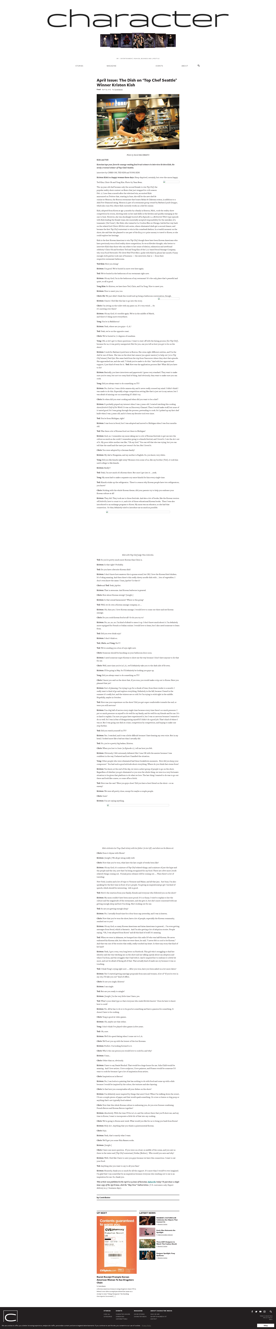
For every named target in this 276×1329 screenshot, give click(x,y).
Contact (154, 1319)
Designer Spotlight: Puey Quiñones (165, 1254)
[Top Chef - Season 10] (138, 532)
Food (99, 89)
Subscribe (152, 1181)
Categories (108, 1316)
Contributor (118, 89)
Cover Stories (139, 1314)
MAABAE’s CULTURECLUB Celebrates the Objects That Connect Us (167, 1220)
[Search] (199, 66)
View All (107, 1314)
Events (159, 65)
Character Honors (123, 1314)
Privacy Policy (268, 1317)
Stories (79, 65)
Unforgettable (121, 1319)
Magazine (111, 65)
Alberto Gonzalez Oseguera (165, 1235)
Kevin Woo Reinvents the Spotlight (165, 1231)
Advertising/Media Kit (159, 1316)
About (185, 65)
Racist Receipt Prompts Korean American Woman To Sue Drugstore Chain (115, 1279)
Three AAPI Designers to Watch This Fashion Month (166, 1243)
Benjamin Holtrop (162, 1224)
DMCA (271, 1319)
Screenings (120, 1316)
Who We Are (155, 1314)
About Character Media (161, 1311)
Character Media (140, 1316)
